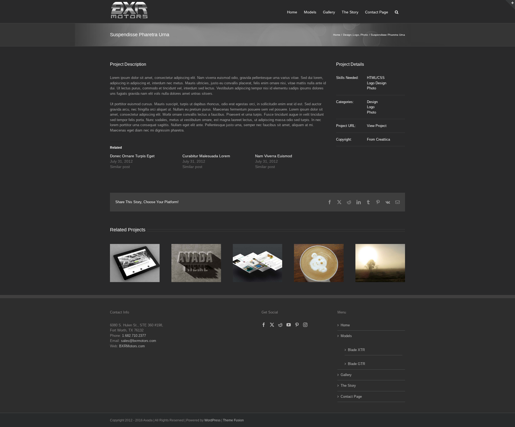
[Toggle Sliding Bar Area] (510, 5)
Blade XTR (356, 350)
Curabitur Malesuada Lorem (206, 156)
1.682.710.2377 (134, 336)
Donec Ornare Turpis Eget (132, 156)
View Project (377, 126)
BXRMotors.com (132, 346)
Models (346, 336)
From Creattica (378, 139)
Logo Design (376, 83)
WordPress (212, 420)
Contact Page (351, 397)
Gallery (346, 375)
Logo (370, 107)
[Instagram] (305, 325)
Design (372, 102)
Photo (371, 88)
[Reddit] (280, 325)
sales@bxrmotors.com (138, 341)
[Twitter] (272, 325)
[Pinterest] (297, 325)
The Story (348, 386)
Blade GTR (356, 364)
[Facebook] (264, 325)
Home (345, 325)
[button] (396, 11)
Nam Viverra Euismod (273, 156)
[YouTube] (288, 325)
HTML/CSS (376, 78)
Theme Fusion (233, 420)
